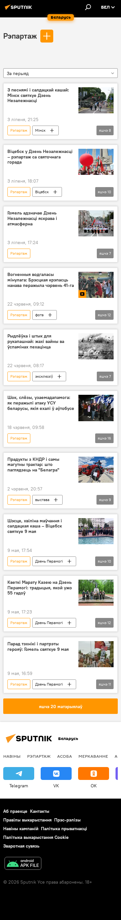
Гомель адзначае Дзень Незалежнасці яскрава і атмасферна (32, 218)
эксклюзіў (44, 376)
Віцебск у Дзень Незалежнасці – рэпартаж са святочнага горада (40, 157)
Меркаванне (93, 756)
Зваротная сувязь (21, 846)
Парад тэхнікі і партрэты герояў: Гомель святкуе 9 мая (38, 646)
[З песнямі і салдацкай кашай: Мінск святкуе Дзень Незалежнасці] (96, 100)
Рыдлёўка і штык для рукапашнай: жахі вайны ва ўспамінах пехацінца (35, 341)
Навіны (12, 756)
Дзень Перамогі (49, 561)
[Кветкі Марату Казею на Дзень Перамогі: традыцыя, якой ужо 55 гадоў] (96, 593)
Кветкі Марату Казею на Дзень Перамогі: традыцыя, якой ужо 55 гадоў (39, 588)
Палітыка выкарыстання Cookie (36, 837)
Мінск (40, 130)
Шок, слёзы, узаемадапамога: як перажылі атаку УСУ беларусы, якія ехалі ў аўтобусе (40, 403)
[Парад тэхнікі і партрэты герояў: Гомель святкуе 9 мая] (96, 654)
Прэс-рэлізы (67, 820)
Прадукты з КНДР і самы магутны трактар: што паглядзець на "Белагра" (33, 465)
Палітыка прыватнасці (64, 828)
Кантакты (39, 811)
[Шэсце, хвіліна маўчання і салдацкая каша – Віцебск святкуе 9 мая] (96, 531)
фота (39, 314)
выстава (42, 499)
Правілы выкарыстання (27, 820)
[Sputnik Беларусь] (19, 10)
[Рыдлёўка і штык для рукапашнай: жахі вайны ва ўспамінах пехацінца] (96, 346)
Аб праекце (15, 811)
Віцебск (42, 191)
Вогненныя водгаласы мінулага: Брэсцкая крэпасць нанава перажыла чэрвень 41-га (40, 280)
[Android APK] (23, 864)
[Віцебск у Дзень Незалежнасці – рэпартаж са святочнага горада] (96, 162)
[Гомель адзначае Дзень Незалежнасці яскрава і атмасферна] (96, 223)
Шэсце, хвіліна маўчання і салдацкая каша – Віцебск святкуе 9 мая (34, 526)
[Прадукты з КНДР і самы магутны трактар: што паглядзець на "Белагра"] (96, 470)
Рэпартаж (20, 36)
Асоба (64, 756)
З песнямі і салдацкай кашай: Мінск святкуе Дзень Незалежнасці (38, 95)
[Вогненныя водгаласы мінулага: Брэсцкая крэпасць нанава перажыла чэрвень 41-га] (96, 285)
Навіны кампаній (20, 828)
